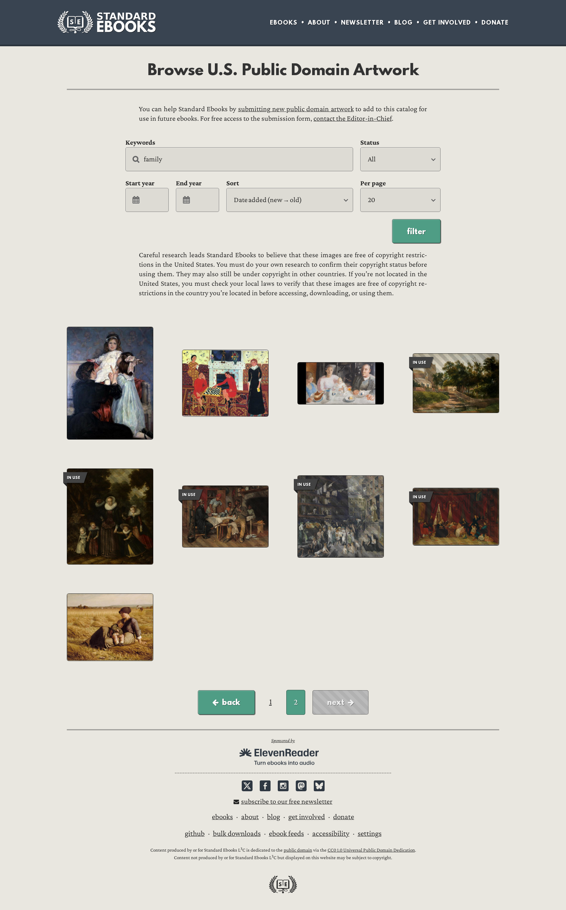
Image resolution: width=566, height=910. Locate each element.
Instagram (283, 785)
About (319, 22)
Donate (495, 22)
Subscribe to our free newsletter (286, 801)
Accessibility (330, 833)
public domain (298, 850)
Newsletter (362, 22)
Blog (403, 22)
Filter (416, 231)
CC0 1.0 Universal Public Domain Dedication (371, 850)
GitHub (195, 833)
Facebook (265, 785)
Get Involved (447, 22)
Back (231, 702)
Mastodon (301, 785)
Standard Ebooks (106, 22)
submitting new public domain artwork (296, 109)
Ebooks (283, 22)
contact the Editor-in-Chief (352, 118)
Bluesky (319, 785)
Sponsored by (283, 740)
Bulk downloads (237, 833)
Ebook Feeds (286, 833)
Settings (370, 833)
